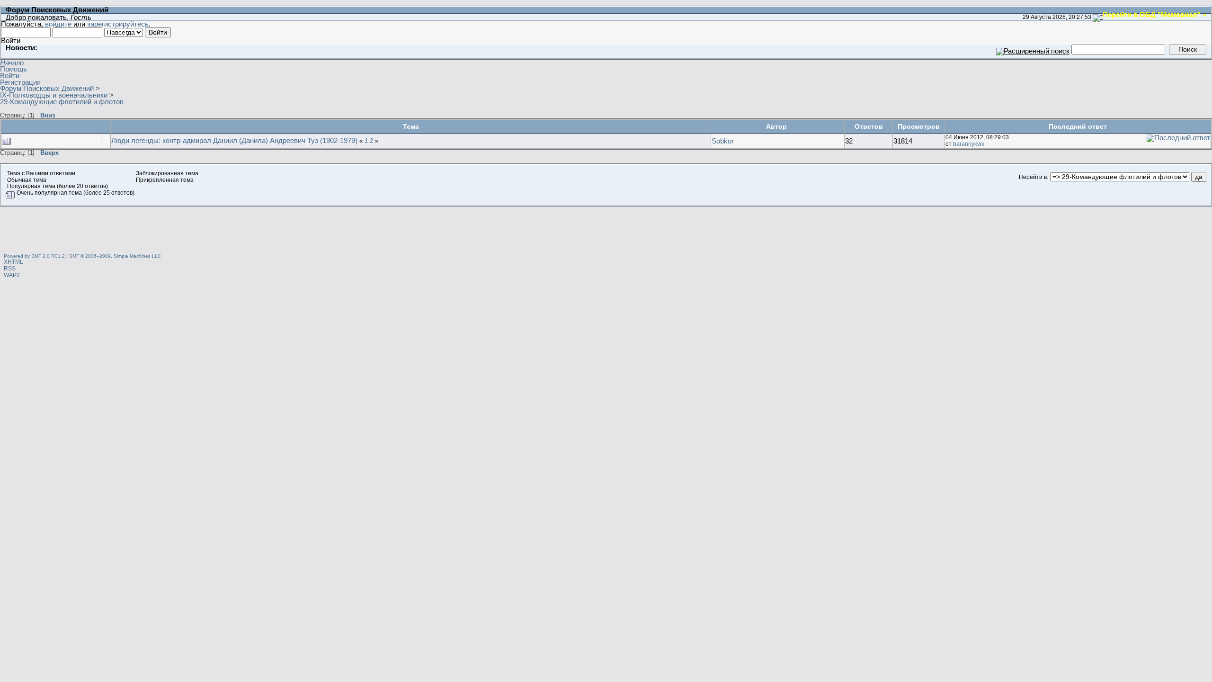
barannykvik (968, 144)
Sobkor (723, 141)
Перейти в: (1033, 177)
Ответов (869, 126)
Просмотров (919, 126)
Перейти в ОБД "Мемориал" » (1154, 14)
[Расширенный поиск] (1032, 49)
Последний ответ (1078, 126)
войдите (58, 24)
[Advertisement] (606, 227)
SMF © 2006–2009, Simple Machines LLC (115, 256)
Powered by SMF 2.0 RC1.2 (34, 256)
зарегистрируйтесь (118, 24)
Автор (777, 126)
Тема (411, 126)
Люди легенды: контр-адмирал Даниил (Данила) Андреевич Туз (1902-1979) (234, 140)
